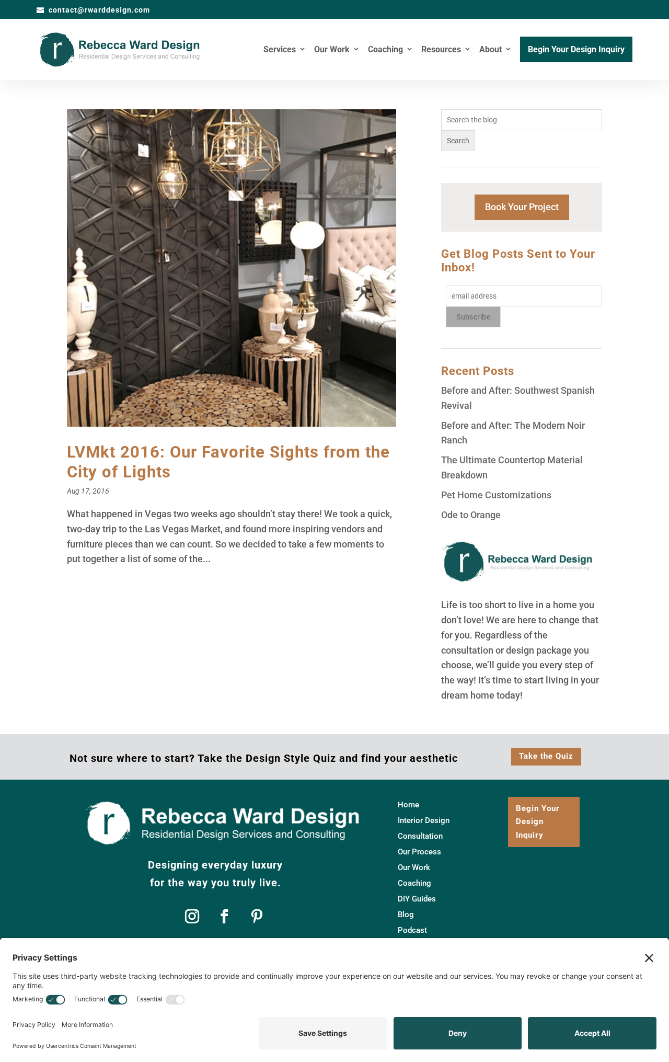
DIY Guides (417, 899)
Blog (406, 915)
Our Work (332, 50)
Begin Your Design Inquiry (576, 50)
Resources (441, 50)
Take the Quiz (546, 756)
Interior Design (423, 821)
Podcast (412, 931)
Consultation (420, 836)
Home (408, 805)
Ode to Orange (471, 514)
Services (279, 50)
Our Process (419, 852)
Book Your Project (522, 206)
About (490, 50)
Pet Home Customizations (496, 494)
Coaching (385, 50)
